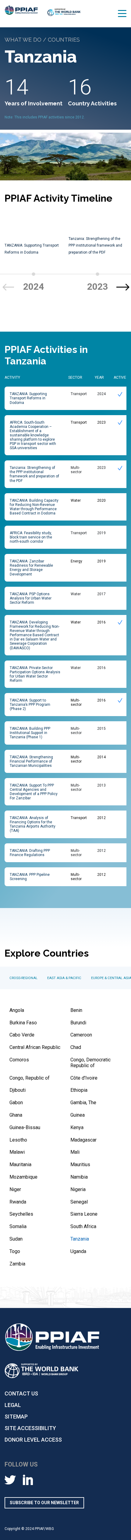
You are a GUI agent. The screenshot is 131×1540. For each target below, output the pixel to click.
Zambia (17, 1264)
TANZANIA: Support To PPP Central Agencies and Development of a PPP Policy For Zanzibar (34, 791)
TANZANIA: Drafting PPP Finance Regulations (30, 853)
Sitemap (16, 1416)
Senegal (79, 1202)
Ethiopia (78, 1090)
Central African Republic (34, 1047)
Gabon (16, 1102)
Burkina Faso (23, 1023)
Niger (15, 1189)
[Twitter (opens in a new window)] (10, 1479)
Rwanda (17, 1202)
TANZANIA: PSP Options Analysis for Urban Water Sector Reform (30, 598)
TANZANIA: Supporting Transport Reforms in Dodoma (28, 398)
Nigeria (78, 1189)
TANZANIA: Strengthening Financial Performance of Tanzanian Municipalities (31, 761)
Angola (16, 1010)
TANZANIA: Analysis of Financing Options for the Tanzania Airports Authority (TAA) (32, 824)
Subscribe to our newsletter (44, 1502)
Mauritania (20, 1164)
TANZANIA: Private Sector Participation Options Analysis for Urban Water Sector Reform (35, 674)
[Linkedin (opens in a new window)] (28, 1479)
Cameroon (81, 1035)
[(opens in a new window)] (64, 15)
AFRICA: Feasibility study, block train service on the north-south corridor (31, 537)
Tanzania (79, 1239)
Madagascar (83, 1140)
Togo (14, 1251)
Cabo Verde (21, 1035)
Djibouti (17, 1090)
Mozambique (23, 1177)
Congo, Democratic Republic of (90, 1062)
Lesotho (18, 1140)
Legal (13, 1405)
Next (122, 287)
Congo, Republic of (29, 1078)
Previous (8, 287)
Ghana (15, 1115)
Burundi (78, 1023)
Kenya (76, 1127)
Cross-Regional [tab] (23, 978)
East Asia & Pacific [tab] (64, 978)
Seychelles (21, 1214)
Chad (75, 1047)
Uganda (78, 1251)
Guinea (77, 1115)
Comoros (19, 1060)
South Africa (83, 1226)
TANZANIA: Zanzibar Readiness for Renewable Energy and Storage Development (31, 567)
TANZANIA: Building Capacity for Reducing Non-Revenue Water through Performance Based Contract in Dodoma (34, 506)
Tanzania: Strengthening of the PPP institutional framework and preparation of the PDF (95, 245)
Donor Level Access (33, 1439)
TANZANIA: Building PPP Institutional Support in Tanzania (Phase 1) (30, 732)
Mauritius (80, 1164)
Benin (76, 1010)
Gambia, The (83, 1102)
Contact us (21, 1393)
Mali (75, 1152)
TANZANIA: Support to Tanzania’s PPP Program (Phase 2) (30, 704)
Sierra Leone (83, 1214)
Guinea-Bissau (24, 1127)
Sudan (16, 1239)
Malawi (17, 1152)
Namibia (79, 1177)
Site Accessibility (30, 1428)
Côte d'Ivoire (83, 1078)
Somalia (18, 1226)
